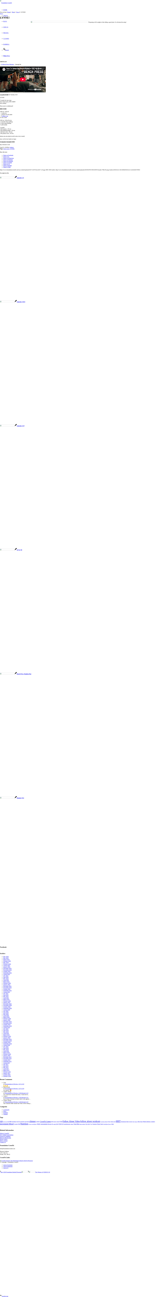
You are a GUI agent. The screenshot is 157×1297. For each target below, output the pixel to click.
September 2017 (7, 1061)
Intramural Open (125, 1121)
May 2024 (6, 962)
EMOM (57, 1121)
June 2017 (6, 1066)
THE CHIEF (87, 1124)
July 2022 (5, 976)
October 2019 (6, 1024)
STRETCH (61, 1124)
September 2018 (7, 1043)
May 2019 (6, 1032)
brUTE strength (20, 1121)
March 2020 (6, 1017)
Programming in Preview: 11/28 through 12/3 (16, 1093)
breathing (14, 1121)
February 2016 (7, 1076)
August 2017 (6, 1063)
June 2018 (6, 1048)
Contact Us (3, 1142)
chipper (32, 1121)
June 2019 (6, 1030)
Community (6, 1109)
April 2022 (6, 980)
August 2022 (6, 974)
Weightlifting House (107, 1124)
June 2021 (6, 995)
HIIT (118, 1121)
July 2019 (5, 1029)
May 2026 (6, 956)
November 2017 (7, 1058)
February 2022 (7, 983)
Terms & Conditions (5, 1136)
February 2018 (7, 1054)
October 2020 (6, 1007)
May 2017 (6, 1067)
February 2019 (7, 1036)
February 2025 (7, 961)
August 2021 (6, 992)
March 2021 (6, 999)
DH (52, 1121)
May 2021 (6, 996)
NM (19, 1124)
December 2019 (7, 1021)
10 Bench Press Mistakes (7, 64)
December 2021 (7, 986)
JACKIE (130, 1121)
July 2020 (5, 1011)
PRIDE (38, 1124)
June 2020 (6, 1012)
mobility (153, 1121)
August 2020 (6, 1009)
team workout (82, 1124)
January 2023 (6, 967)
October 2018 (6, 1042)
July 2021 (5, 993)
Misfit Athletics (147, 1121)
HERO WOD (113, 1121)
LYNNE (12, 149)
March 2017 (6, 1070)
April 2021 (6, 998)
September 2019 (7, 1026)
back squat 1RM (6, 1121)
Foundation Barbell (104, 1121)
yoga (112, 1124)
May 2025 (6, 958)
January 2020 (6, 1020)
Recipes (49, 1124)
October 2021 (6, 989)
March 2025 (6, 959)
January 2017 (6, 1073)
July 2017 (5, 1064)
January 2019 (6, 1038)
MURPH (16, 1124)
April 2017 (6, 1069)
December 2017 (7, 1057)
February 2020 (7, 1018)
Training (5, 1114)
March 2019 (6, 1035)
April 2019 (6, 1033)
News (1, 13)
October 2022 (6, 971)
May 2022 (6, 978)
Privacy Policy (4, 1139)
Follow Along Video (71, 1121)
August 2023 (6, 965)
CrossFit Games (45, 1121)
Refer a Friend (3, 1140)
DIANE (54, 1121)
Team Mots (76, 1124)
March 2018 (6, 1052)
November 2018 (7, 1040)
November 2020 (7, 1005)
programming (44, 1124)
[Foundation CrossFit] (6, 3)
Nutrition (5, 1112)
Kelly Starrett (134, 1121)
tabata (72, 1124)
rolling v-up (5, 116)
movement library (7, 1124)
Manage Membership (5, 1138)
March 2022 (6, 981)
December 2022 (7, 968)
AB (1, 1121)
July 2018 (5, 1046)
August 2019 (6, 1027)
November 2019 (7, 1023)
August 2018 (6, 1045)
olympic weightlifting (32, 1124)
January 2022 (6, 984)
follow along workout (90, 1121)
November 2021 (7, 987)
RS (52, 1124)
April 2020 (6, 1015)
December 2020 (7, 1004)
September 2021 (7, 990)
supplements (67, 1124)
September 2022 (7, 973)
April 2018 (6, 1051)
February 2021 (7, 1001)
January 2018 (6, 1055)
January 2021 (6, 1002)
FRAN (109, 1121)
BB (10, 1121)
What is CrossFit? (4, 1133)
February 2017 (7, 1071)
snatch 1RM (55, 1124)
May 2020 (6, 1014)
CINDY (38, 1121)
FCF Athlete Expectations (6, 1135)
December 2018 (7, 1039)
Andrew (11, 147)
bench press (6, 149)
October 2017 (6, 1060)
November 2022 (7, 970)
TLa (91, 1124)
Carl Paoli (26, 1121)
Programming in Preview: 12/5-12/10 (14, 1084)
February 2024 (7, 964)
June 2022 (6, 977)
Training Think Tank (97, 1124)
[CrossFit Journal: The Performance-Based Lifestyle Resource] (16, 1160)
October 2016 (6, 1074)
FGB (61, 1121)
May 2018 (6, 1049)
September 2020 (7, 1008)
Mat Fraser (140, 1121)
